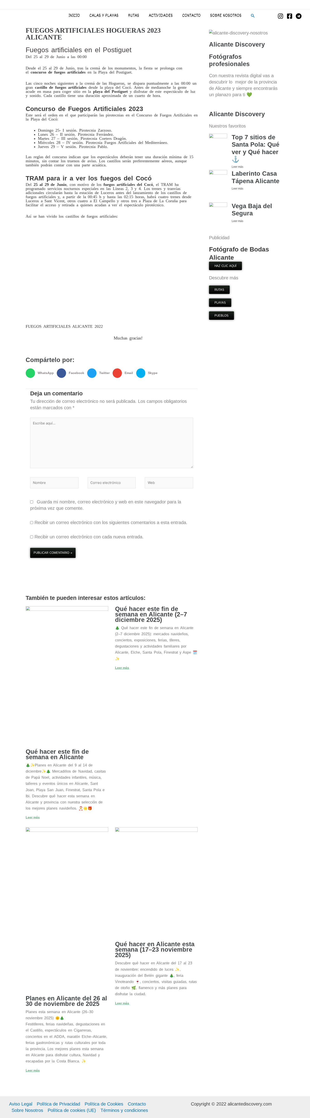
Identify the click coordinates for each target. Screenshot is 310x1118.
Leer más (33, 817)
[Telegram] (299, 16)
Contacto (137, 1103)
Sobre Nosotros (27, 1110)
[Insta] (280, 16)
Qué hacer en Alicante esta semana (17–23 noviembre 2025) (154, 949)
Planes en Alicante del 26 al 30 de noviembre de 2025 (66, 1001)
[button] (253, 16)
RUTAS (219, 289)
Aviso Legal (20, 1103)
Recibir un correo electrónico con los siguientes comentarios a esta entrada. (110, 522)
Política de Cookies (104, 1103)
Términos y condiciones (124, 1110)
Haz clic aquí (225, 266)
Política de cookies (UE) (72, 1110)
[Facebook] (290, 16)
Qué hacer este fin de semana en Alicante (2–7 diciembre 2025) (151, 614)
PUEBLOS (221, 315)
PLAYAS (220, 302)
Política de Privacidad (58, 1103)
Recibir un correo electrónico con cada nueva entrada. (89, 536)
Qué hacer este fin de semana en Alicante (57, 754)
